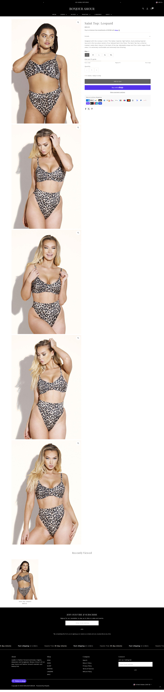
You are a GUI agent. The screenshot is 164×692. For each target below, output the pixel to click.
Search (85, 660)
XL (105, 55)
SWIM (63, 14)
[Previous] (43, 2)
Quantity (87, 66)
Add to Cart (117, 81)
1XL (111, 55)
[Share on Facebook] (86, 109)
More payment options (117, 92)
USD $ (160, 2)
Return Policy (87, 663)
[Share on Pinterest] (92, 109)
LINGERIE (98, 14)
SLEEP (73, 14)
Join (82, 629)
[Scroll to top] (160, 687)
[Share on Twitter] (89, 109)
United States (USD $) (143, 684)
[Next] (120, 2)
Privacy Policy (87, 666)
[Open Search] (143, 8)
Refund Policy (87, 671)
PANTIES (85, 14)
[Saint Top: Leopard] (24, 579)
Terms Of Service (88, 668)
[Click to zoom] (78, 22)
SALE (108, 14)
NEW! (54, 14)
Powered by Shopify (42, 686)
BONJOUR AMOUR (82, 9)
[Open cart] (152, 8)
